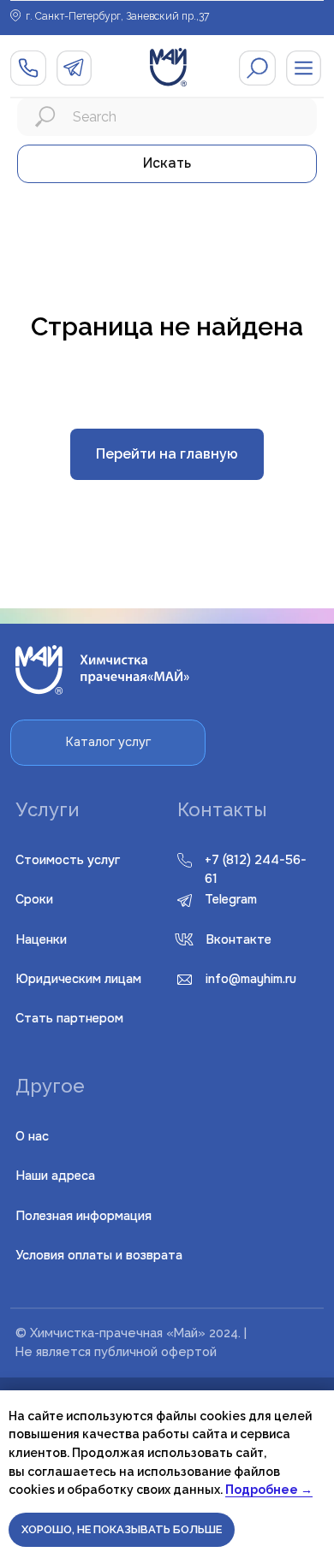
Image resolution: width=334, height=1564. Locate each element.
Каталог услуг (108, 741)
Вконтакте (238, 939)
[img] (257, 68)
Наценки (41, 939)
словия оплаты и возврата (98, 1255)
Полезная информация (83, 1215)
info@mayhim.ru (251, 978)
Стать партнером (69, 1018)
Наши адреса (55, 1175)
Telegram (231, 899)
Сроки (34, 899)
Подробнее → (269, 1489)
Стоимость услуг (67, 860)
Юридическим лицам (78, 978)
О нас (32, 1136)
